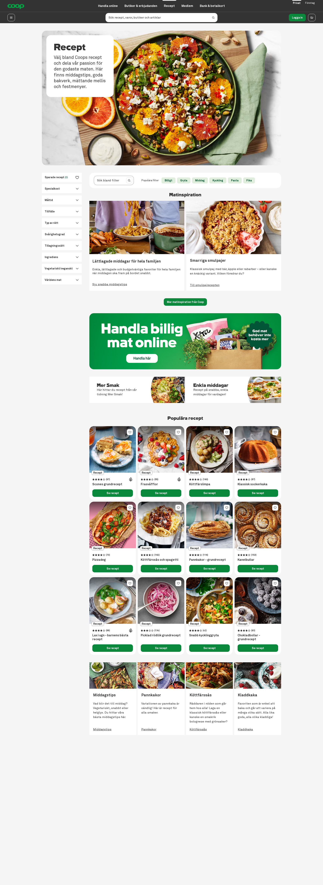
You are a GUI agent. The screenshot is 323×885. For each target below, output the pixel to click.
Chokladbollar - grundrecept (249, 637)
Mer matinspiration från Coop (185, 302)
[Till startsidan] (15, 6)
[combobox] (109, 180)
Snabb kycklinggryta (204, 635)
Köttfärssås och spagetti (159, 560)
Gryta (183, 180)
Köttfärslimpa (199, 484)
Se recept (113, 493)
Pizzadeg (99, 560)
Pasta (235, 180)
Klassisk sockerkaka (252, 484)
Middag (200, 180)
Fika (249, 180)
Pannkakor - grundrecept (207, 560)
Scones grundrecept (107, 484)
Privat (297, 3)
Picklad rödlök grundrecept (161, 635)
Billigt (168, 180)
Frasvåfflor (149, 484)
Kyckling (218, 180)
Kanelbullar (246, 560)
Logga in (297, 17)
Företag (310, 2)
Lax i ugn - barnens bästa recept (110, 637)
